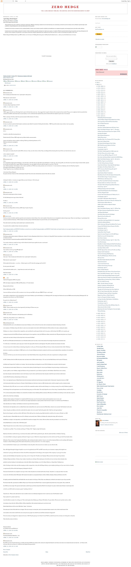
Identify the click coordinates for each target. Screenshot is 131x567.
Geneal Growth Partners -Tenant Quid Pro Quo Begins (109, 165)
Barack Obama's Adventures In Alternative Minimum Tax (109, 200)
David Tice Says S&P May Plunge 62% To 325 (107, 155)
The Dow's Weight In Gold (103, 192)
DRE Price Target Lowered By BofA (105, 161)
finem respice (99, 372)
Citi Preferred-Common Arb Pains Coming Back (107, 293)
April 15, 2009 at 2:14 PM (10, 118)
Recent (101, 69)
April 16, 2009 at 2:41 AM (10, 546)
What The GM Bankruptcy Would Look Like (107, 255)
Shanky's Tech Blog (101, 350)
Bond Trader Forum (101, 402)
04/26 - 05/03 (100, 112)
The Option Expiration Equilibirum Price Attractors (108, 210)
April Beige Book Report (10, 19)
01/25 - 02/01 (100, 333)
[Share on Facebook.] (34, 81)
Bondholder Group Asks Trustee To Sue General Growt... (109, 271)
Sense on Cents (100, 388)
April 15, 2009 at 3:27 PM (10, 244)
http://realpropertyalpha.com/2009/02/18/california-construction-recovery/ (18, 229)
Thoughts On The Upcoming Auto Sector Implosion (108, 289)
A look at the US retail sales (103, 263)
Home (47, 552)
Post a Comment (6, 549)
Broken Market (101, 206)
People (97, 69)
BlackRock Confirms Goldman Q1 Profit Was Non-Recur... (109, 244)
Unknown (7, 216)
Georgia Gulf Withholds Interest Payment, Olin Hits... (108, 226)
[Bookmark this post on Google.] (39, 81)
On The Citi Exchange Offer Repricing (105, 253)
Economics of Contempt (102, 394)
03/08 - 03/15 (100, 321)
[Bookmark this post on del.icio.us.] (18, 81)
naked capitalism (100, 362)
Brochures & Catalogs (22, 76)
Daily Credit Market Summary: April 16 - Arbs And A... (109, 159)
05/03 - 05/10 (100, 110)
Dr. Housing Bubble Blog (102, 358)
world (31, 76)
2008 (28, 76)
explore (13, 76)
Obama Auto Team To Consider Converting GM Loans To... (110, 277)
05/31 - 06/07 (100, 102)
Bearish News (100, 392)
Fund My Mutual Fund (102, 364)
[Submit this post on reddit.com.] (23, 81)
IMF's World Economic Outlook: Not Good (106, 145)
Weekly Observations (102, 137)
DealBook (99, 380)
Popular (105, 69)
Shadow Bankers (100, 398)
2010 (98, 82)
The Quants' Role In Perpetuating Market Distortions (108, 184)
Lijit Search (97, 23)
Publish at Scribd (6, 76)
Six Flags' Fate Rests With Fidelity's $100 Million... (108, 299)
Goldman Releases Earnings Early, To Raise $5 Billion (109, 279)
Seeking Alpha (100, 346)
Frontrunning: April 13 (102, 301)
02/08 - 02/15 (100, 329)
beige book (13, 85)
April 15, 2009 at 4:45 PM (10, 309)
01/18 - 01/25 (100, 335)
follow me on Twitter (123, 432)
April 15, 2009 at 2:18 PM (10, 156)
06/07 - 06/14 (100, 100)
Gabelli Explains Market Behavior (105, 202)
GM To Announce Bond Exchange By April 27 (107, 169)
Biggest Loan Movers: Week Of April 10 (106, 295)
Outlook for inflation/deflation (104, 222)
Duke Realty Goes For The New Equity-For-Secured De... (109, 174)
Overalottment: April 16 (103, 149)
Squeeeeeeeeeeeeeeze (102, 261)
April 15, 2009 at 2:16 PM (10, 126)
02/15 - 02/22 (100, 327)
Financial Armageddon (102, 410)
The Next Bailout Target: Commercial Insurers (107, 176)
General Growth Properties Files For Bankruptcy (107, 190)
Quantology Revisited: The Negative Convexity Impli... (109, 309)
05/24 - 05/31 (100, 104)
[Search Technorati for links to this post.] (50, 81)
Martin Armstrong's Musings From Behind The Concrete (109, 224)
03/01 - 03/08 (100, 323)
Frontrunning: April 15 (102, 228)
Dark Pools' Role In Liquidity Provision (106, 287)
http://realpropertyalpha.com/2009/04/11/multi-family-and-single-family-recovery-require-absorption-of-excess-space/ (58, 229)
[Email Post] (4, 85)
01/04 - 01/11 (100, 339)
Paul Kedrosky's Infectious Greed (104, 414)
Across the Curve (100, 378)
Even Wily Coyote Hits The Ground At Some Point (108, 180)
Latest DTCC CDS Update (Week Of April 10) (107, 198)
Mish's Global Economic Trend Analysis (105, 386)
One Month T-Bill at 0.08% (103, 247)
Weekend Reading (101, 311)
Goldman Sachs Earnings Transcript (105, 265)
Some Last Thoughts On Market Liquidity (106, 297)
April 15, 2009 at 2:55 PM (10, 212)
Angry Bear (99, 408)
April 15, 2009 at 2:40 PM (10, 202)
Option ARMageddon (101, 404)
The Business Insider (101, 352)
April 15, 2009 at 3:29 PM (10, 251)
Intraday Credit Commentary (103, 251)
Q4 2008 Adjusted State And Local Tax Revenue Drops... (109, 249)
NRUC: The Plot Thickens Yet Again (105, 283)
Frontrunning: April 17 (102, 147)
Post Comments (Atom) (13, 554)
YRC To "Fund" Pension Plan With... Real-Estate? (108, 291)
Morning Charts (101, 257)
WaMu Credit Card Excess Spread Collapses (107, 204)
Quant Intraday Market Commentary (105, 172)
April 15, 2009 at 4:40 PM (10, 302)
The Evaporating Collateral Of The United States (108, 121)
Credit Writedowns (101, 366)
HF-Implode (99, 360)
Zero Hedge (65, 7)
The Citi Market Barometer (103, 123)
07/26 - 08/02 (100, 86)
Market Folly (99, 370)
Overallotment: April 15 (103, 196)
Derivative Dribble (101, 356)
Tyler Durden (105, 420)
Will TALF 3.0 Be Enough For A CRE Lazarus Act (108, 151)
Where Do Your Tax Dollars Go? (104, 216)
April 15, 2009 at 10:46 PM (10, 537)
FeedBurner (114, 63)
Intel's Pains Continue (102, 238)
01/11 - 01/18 (100, 337)
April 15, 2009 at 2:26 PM (10, 189)
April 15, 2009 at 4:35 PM (10, 274)
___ (5, 277)
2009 (98, 84)
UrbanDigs (99, 390)
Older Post (88, 552)
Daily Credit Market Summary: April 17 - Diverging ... (109, 129)
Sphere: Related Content (8, 77)
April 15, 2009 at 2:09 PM (10, 99)
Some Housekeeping (102, 242)
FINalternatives (100, 376)
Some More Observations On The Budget (106, 214)
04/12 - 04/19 (100, 115)
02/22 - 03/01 (100, 325)
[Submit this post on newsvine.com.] (28, 81)
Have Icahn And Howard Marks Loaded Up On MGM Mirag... (110, 157)
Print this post (8, 83)
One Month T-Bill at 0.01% (103, 171)
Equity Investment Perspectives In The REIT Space (108, 234)
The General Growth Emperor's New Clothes (107, 143)
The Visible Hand (101, 125)
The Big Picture (100, 348)
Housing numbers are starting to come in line (107, 182)
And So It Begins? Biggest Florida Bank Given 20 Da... (109, 119)
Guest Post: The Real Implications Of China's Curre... (108, 127)
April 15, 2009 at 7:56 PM (10, 319)
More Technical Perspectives (103, 135)
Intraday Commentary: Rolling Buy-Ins (106, 285)
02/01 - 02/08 (100, 331)
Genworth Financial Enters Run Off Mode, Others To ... (109, 305)
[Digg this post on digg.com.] (5, 81)
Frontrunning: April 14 (102, 267)
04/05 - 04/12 (100, 313)
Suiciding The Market (102, 133)
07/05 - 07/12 (100, 92)
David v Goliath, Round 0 (103, 269)
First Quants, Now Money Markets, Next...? (106, 167)
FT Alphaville (100, 382)
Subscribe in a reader (100, 39)
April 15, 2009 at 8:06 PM (10, 530)
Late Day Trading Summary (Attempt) (105, 163)
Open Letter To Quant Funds (103, 141)
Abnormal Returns (101, 354)
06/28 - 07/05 (100, 94)
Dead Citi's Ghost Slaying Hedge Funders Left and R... (109, 275)
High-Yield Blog (100, 400)
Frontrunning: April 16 (102, 186)
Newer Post (5, 552)
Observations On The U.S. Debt (104, 307)
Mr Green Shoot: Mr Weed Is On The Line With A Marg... (109, 246)
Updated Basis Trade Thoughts (104, 232)
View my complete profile (106, 424)
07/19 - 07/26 (100, 88)
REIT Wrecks (100, 396)
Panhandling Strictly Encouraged (104, 117)
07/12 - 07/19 (100, 90)
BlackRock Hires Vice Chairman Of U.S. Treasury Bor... (109, 139)
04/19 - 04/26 (100, 114)
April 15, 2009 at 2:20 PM (10, 182)
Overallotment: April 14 (103, 230)
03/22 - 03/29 (100, 317)
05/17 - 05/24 (100, 106)
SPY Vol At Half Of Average (103, 281)
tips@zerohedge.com (99, 29)
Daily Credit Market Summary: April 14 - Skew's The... (109, 240)
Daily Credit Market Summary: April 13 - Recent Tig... (109, 273)
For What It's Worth (101, 384)
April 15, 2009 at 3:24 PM (10, 231)
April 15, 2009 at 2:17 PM (10, 145)
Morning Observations (102, 218)
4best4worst (99, 412)
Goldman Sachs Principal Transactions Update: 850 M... (109, 131)
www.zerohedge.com (106, 18)
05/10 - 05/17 (100, 108)
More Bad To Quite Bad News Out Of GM (106, 259)
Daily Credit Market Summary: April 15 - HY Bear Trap (109, 208)
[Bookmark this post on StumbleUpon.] (11, 81)
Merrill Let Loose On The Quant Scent (105, 236)
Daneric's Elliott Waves (102, 368)
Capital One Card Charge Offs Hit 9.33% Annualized (108, 220)
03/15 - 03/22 (100, 319)
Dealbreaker (99, 374)
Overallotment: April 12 (103, 303)
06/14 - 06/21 (100, 98)
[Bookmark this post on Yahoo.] (44, 81)
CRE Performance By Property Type (105, 178)
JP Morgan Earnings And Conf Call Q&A (106, 188)
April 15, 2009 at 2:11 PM (10, 107)
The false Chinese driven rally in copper (106, 153)
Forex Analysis (100, 406)
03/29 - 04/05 (100, 315)
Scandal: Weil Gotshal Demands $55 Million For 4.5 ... (109, 194)
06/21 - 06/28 (100, 96)
